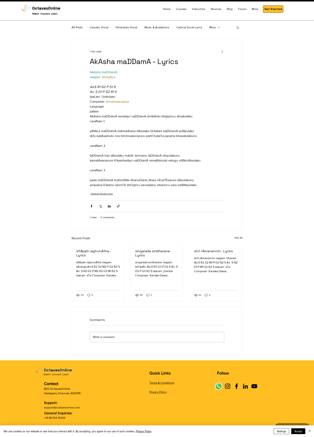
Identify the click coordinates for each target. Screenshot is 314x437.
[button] (273, 9)
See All (238, 237)
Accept (298, 431)
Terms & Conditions (161, 382)
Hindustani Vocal (126, 27)
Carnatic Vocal (99, 27)
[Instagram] (227, 386)
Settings (281, 431)
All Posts (77, 27)
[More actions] (222, 51)
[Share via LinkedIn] (109, 206)
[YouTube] (254, 386)
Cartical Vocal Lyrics (189, 27)
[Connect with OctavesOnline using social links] (218, 386)
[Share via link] (118, 206)
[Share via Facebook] (91, 206)
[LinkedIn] (245, 386)
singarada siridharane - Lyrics (153, 253)
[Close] (309, 431)
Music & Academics (156, 27)
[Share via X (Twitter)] (100, 206)
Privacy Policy (158, 392)
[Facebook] (236, 386)
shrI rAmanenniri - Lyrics (213, 251)
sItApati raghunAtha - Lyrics (93, 253)
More (212, 27)
